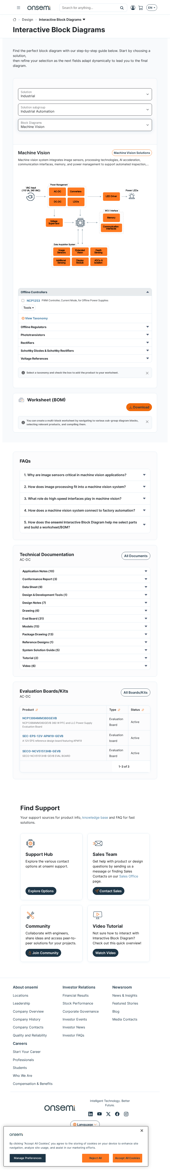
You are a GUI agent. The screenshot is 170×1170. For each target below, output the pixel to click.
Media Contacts (124, 1019)
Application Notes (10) (38, 571)
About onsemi (25, 987)
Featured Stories (125, 1003)
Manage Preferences (27, 1158)
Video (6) (29, 666)
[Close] (147, 373)
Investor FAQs (73, 1035)
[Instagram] (126, 1114)
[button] (122, 8)
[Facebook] (118, 1114)
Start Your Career (27, 1052)
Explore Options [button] (41, 891)
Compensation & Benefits (32, 1084)
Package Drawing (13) (37, 634)
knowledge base (95, 817)
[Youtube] (100, 1114)
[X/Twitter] (109, 1114)
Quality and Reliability (30, 1035)
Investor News (74, 1027)
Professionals (23, 1060)
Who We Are (22, 1075)
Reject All (95, 1158)
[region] (75, 1146)
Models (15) (30, 626)
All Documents (136, 556)
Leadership (21, 1003)
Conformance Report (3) (39, 579)
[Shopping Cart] (142, 7)
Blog (115, 1011)
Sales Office (128, 876)
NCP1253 (33, 300)
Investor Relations (79, 987)
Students (20, 1068)
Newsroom (122, 987)
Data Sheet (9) (32, 587)
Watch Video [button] (105, 953)
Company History (26, 1019)
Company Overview (28, 1011)
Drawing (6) (30, 610)
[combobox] (88, 8)
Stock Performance (78, 1003)
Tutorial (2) (30, 658)
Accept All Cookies (127, 1158)
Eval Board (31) (33, 618)
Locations (20, 995)
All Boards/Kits (136, 692)
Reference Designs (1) (37, 642)
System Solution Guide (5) (41, 650)
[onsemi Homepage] (39, 8)
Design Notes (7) (34, 602)
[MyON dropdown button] (134, 7)
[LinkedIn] (91, 1114)
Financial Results (76, 995)
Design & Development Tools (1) (44, 595)
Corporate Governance (81, 1011)
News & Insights (124, 995)
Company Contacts (28, 1027)
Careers (20, 1043)
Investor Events (75, 1019)
